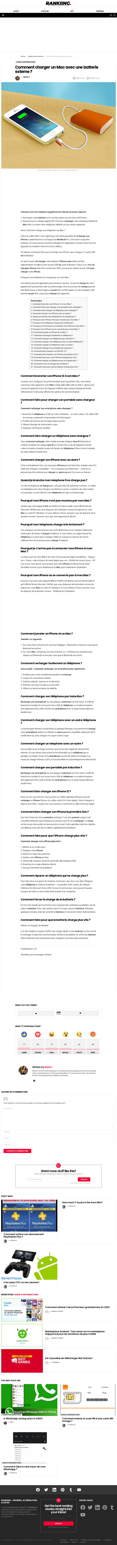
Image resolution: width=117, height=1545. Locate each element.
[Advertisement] (58, 35)
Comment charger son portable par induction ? (53, 348)
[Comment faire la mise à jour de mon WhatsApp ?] (29, 1448)
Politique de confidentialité (91, 1540)
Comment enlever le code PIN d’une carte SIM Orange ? (87, 1420)
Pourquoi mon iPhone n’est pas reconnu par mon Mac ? (56, 320)
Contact (82, 1542)
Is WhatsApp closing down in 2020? (23, 1418)
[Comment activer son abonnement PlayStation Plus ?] (29, 1215)
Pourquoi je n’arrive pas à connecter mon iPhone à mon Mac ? (59, 326)
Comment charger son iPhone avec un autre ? (52, 313)
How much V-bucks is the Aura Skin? (82, 1202)
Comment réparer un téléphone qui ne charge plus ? (56, 360)
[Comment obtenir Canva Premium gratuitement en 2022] (22, 1310)
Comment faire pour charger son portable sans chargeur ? (57, 307)
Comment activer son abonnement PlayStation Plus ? (24, 1235)
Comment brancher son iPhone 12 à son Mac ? (52, 304)
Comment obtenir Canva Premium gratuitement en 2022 (77, 1307)
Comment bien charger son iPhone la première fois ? (56, 354)
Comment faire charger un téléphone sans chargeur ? (55, 310)
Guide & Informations (26, 1294)
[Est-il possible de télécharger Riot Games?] (22, 1361)
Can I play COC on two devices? (21, 1282)
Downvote (80, 1013)
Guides (74, 1542)
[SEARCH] (114, 15)
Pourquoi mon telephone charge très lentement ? (53, 323)
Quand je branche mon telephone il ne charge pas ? (54, 316)
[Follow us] (110, 15)
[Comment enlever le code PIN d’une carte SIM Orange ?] (88, 1400)
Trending (100, 11)
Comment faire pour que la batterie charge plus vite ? (56, 367)
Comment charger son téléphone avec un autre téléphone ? (59, 342)
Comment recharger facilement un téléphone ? (53, 335)
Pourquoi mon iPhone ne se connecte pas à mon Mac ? (56, 329)
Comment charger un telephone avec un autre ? (54, 345)
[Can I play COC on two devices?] (29, 1264)
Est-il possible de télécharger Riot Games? (69, 1358)
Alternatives (64, 1542)
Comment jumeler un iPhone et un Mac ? (51, 332)
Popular (45, 11)
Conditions (107, 1540)
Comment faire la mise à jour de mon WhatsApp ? (25, 1468)
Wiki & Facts (74, 1540)
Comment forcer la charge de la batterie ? (51, 364)
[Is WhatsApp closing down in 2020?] (29, 1400)
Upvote (36, 1013)
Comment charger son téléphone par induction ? (54, 339)
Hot (72, 11)
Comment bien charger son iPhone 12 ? (50, 351)
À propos (63, 1540)
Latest (16, 11)
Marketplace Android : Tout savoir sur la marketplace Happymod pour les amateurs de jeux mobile (75, 1333)
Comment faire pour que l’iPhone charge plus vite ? (55, 357)
